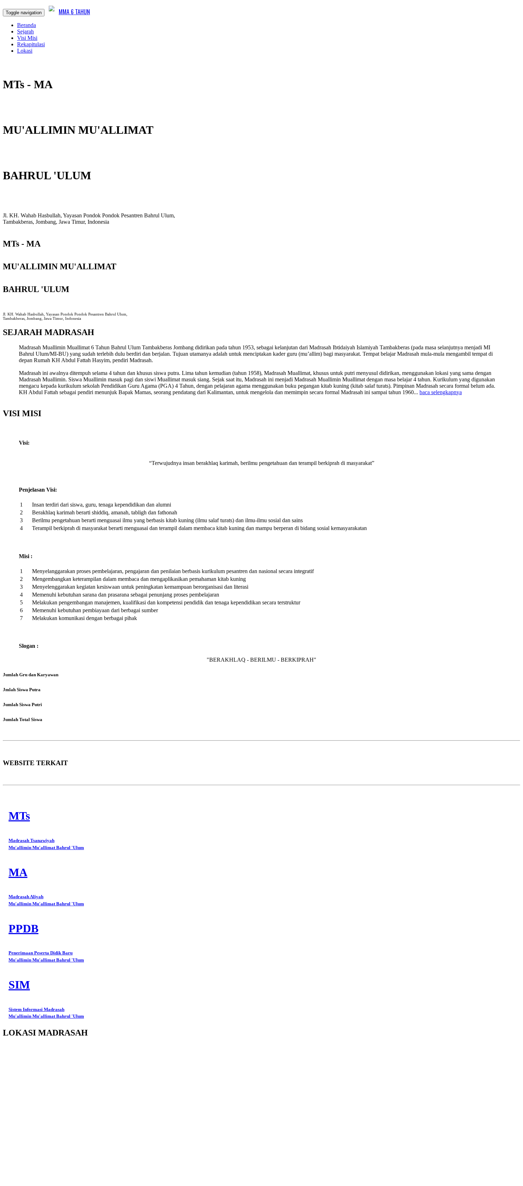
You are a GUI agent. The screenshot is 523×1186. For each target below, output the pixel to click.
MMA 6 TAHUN (74, 11)
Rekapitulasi (31, 44)
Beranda (26, 25)
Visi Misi (27, 38)
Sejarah (25, 31)
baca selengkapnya (440, 392)
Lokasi (24, 51)
